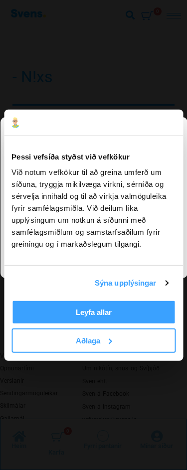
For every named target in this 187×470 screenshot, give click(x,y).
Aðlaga (88, 340)
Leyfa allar (94, 312)
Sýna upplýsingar (126, 283)
